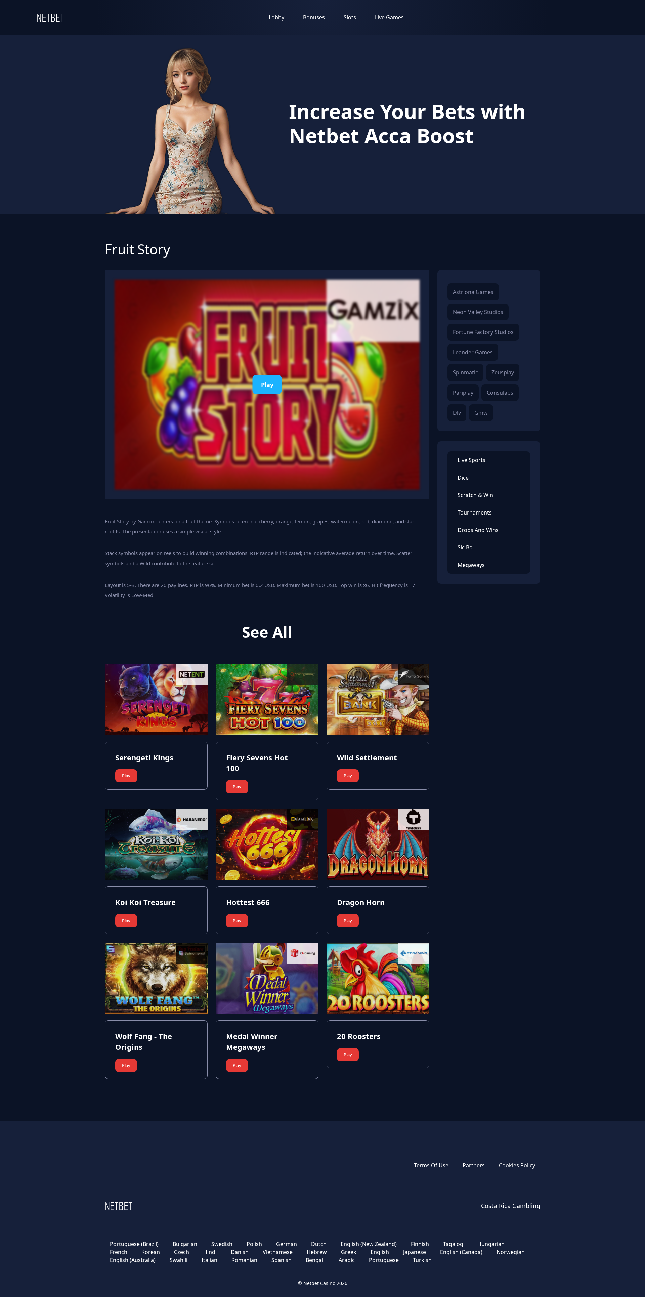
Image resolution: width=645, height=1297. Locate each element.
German (286, 1244)
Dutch (319, 1244)
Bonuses (314, 17)
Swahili (178, 1260)
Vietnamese (278, 1252)
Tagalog (453, 1244)
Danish (240, 1252)
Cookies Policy (517, 1165)
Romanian (244, 1260)
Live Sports (471, 460)
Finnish (420, 1244)
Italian (209, 1260)
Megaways (471, 565)
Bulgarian (185, 1244)
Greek (348, 1252)
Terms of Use (431, 1165)
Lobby (276, 17)
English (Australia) (133, 1260)
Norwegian (511, 1252)
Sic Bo (465, 547)
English (380, 1252)
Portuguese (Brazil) (134, 1244)
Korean (150, 1252)
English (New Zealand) (369, 1244)
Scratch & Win (475, 495)
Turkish (422, 1260)
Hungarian (491, 1244)
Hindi (210, 1252)
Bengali (315, 1260)
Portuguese (384, 1260)
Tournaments (475, 512)
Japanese (414, 1252)
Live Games (389, 17)
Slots (350, 17)
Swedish (221, 1244)
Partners (474, 1165)
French (118, 1252)
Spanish (281, 1260)
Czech (181, 1252)
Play (267, 385)
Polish (254, 1244)
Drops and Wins (478, 530)
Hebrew (317, 1252)
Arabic (347, 1260)
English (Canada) (461, 1252)
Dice (463, 477)
